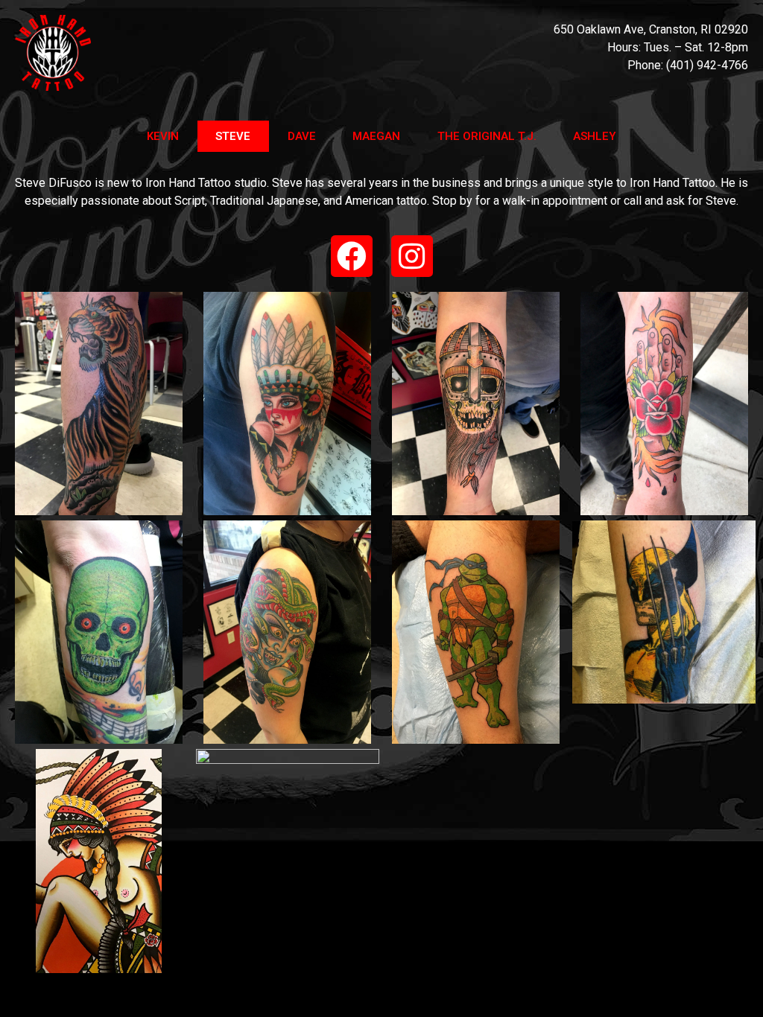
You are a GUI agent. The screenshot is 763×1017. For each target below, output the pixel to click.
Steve (232, 136)
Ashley (594, 136)
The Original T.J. (486, 136)
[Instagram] (412, 256)
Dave (302, 136)
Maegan (376, 136)
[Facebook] (352, 256)
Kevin (163, 136)
